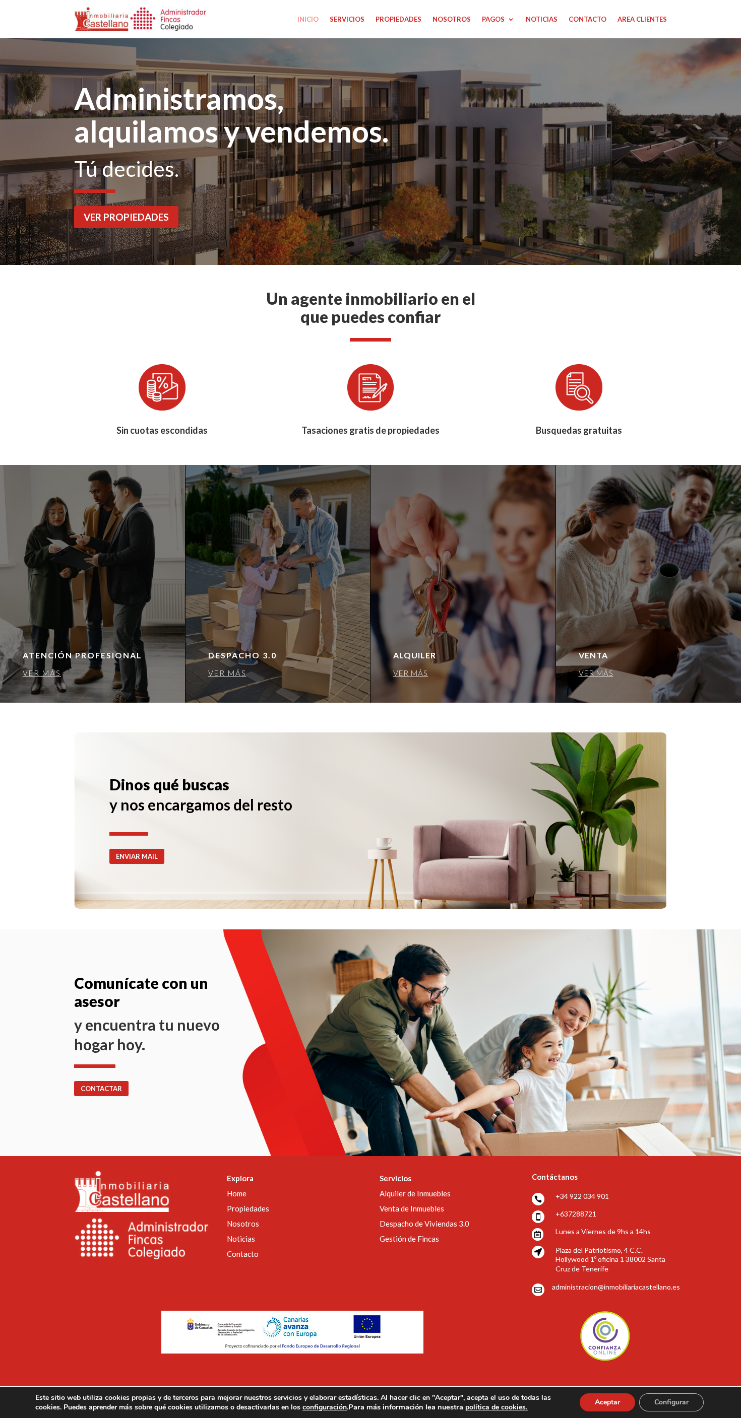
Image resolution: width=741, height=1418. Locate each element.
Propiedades (248, 1208)
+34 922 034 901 (582, 1196)
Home (236, 1193)
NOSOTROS (452, 19)
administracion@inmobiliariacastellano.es (616, 1286)
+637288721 (575, 1213)
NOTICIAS (542, 19)
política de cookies (496, 1407)
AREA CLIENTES (642, 19)
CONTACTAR (101, 1089)
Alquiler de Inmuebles (415, 1193)
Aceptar (607, 1402)
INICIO (308, 19)
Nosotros (243, 1223)
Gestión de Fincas (409, 1238)
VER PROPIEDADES (126, 217)
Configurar (671, 1402)
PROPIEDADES (398, 19)
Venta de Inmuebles (412, 1208)
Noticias (241, 1238)
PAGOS (493, 19)
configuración (324, 1407)
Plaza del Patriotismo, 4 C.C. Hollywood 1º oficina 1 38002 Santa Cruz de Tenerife (610, 1259)
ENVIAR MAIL (137, 856)
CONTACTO (587, 19)
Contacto (243, 1253)
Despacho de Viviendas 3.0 (424, 1223)
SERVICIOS (347, 19)
